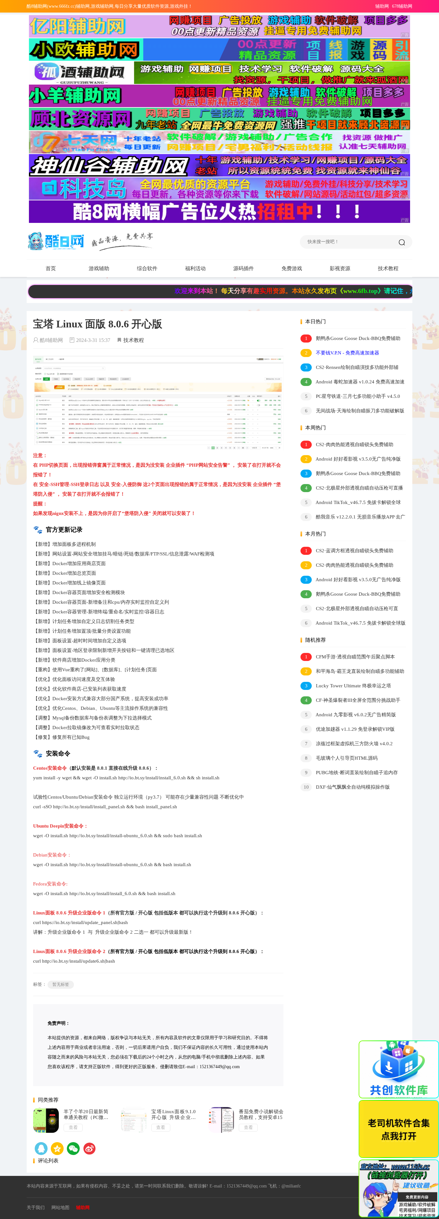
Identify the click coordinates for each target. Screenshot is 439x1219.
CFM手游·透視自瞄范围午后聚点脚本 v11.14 (347, 658)
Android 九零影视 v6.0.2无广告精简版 (350, 714)
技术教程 (388, 268)
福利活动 (195, 268)
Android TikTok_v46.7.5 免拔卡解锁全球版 (350, 503)
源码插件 (243, 268)
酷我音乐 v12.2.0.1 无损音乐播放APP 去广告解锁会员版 (352, 518)
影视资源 (340, 268)
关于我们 (36, 1207)
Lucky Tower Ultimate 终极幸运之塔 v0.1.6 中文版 (345, 687)
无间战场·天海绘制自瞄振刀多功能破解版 (355, 410)
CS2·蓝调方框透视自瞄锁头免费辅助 (349, 550)
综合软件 (147, 268)
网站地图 (60, 1207)
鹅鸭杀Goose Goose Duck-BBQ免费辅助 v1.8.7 (350, 339)
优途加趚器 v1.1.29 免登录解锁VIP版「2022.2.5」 (347, 730)
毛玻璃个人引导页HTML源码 (341, 758)
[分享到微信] (73, 1148)
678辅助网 (402, 6)
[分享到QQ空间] (41, 1148)
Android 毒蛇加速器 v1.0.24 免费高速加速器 (352, 383)
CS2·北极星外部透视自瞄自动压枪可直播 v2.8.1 (351, 489)
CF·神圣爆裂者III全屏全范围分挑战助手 (353, 700)
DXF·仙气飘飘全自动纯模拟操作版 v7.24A (345, 788)
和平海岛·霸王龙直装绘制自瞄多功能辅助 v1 (352, 672)
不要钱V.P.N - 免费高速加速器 (342, 352)
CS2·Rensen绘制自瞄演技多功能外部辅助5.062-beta (349, 368)
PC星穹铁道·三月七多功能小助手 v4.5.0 (352, 396)
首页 (51, 268)
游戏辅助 (99, 268)
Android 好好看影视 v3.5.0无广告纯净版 (353, 459)
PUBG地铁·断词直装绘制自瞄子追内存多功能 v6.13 (349, 773)
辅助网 (382, 6)
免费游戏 (292, 268)
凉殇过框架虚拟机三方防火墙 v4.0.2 (349, 743)
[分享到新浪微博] (89, 1148)
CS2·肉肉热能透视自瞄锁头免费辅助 (349, 444)
